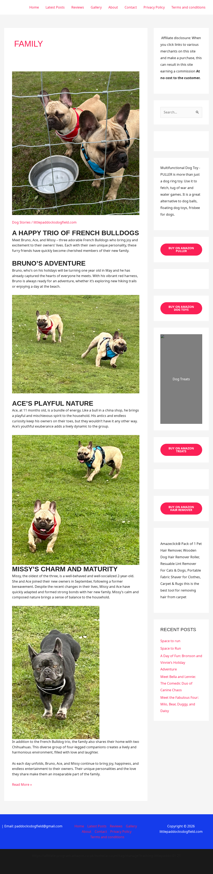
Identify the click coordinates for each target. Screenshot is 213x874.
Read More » (22, 784)
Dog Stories (21, 222)
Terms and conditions (188, 7)
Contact (131, 7)
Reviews (77, 7)
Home (34, 7)
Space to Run (170, 648)
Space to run (170, 641)
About (113, 7)
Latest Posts (55, 7)
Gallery (96, 7)
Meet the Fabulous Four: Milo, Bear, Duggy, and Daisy (179, 704)
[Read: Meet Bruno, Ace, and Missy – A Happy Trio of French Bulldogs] (75, 142)
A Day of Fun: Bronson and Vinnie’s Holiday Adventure (181, 662)
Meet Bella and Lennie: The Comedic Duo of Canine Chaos (178, 683)
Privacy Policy (154, 7)
